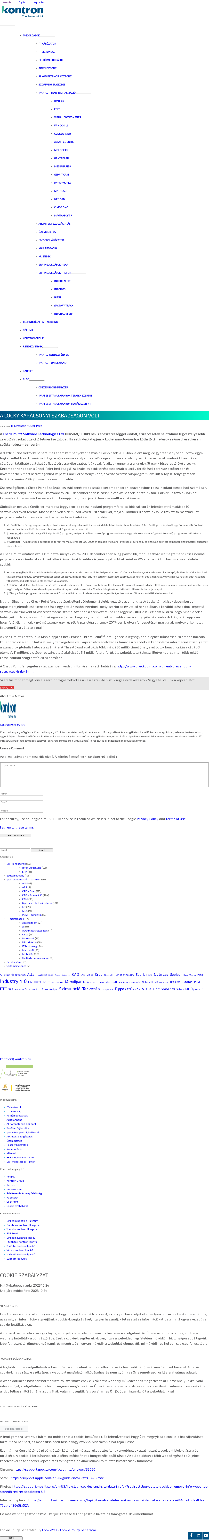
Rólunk (11, 1176)
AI (23, 926)
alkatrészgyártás (15, 974)
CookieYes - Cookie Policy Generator (69, 1530)
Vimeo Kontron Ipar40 (20, 1250)
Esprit (140, 974)
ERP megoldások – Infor (21, 1161)
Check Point (35, 425)
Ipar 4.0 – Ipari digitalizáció (23, 1132)
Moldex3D (147, 981)
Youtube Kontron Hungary (22, 1229)
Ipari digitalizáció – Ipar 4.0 (23, 879)
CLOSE (11, 1538)
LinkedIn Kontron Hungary (22, 1220)
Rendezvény (14, 961)
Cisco (25, 934)
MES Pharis (98, 982)
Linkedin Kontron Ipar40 (21, 1237)
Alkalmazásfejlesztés (35, 930)
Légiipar (87, 982)
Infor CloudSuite (31, 867)
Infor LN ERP (34, 981)
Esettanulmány (15, 875)
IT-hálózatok (14, 1107)
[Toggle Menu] (47, 36)
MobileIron (124, 982)
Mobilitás (27, 954)
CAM (25, 899)
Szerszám (32, 989)
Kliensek (12, 1153)
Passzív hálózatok (17, 1144)
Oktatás (187, 982)
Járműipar (73, 981)
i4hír (200, 974)
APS (24, 887)
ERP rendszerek (16, 863)
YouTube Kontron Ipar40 (21, 1245)
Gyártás (161, 974)
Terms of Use (176, 819)
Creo (99, 974)
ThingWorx (107, 989)
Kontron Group (15, 1180)
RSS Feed (12, 1233)
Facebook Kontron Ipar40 (22, 1241)
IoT (24, 906)
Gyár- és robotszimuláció (37, 902)
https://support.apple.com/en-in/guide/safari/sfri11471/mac (57, 1478)
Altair (32, 974)
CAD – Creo (28, 891)
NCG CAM (175, 982)
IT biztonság (18, 425)
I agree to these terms (17, 827)
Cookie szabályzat (17, 1205)
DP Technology (124, 974)
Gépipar (176, 974)
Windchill (183, 989)
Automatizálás (45, 975)
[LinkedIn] (198, 1536)
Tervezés (91, 988)
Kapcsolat (7, 687)
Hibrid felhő (29, 942)
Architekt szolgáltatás (20, 1136)
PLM (197, 981)
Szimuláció (69, 988)
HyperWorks (190, 975)
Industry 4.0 (13, 981)
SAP (24, 871)
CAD (75, 974)
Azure (57, 975)
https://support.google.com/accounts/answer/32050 (55, 1469)
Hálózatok (28, 938)
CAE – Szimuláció (32, 895)
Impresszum (14, 1189)
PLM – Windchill (32, 914)
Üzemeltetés (14, 1140)
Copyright (12, 1201)
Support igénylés (17, 1258)
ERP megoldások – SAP (20, 1157)
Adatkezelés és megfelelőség (24, 1193)
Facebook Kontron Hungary (23, 1224)
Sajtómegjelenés (16, 965)
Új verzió (197, 989)
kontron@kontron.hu (15, 1059)
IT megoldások (15, 918)
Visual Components (158, 989)
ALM (25, 883)
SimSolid (19, 989)
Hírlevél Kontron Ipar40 (21, 1254)
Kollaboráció (14, 1149)
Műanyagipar (162, 982)
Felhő (149, 974)
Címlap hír (109, 975)
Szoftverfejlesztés (18, 1128)
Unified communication (35, 957)
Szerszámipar (50, 989)
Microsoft (28, 950)
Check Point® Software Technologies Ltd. (33, 434)
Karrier (11, 1184)
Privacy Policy (148, 819)
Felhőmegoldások (17, 1115)
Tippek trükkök (127, 989)
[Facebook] (191, 1536)
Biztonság (66, 975)
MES (25, 910)
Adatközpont (29, 922)
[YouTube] (205, 1536)
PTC (3, 988)
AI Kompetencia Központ (21, 1123)
